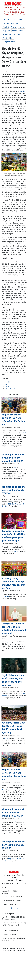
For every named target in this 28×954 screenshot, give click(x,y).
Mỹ (15, 467)
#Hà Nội (7, 382)
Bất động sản (7, 34)
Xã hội (13, 20)
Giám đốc (17, 551)
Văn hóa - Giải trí (17, 31)
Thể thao (6, 23)
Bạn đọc (21, 27)
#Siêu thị (7, 384)
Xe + (11, 38)
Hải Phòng (4, 642)
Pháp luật (6, 27)
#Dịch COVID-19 (9, 388)
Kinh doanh (14, 23)
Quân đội (6, 597)
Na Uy (6, 739)
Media (20, 20)
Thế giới (5, 38)
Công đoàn (6, 31)
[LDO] (14, 405)
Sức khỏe (17, 34)
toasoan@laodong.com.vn (14, 908)
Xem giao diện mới (9, 42)
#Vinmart (7, 386)
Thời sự (13, 27)
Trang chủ (6, 20)
